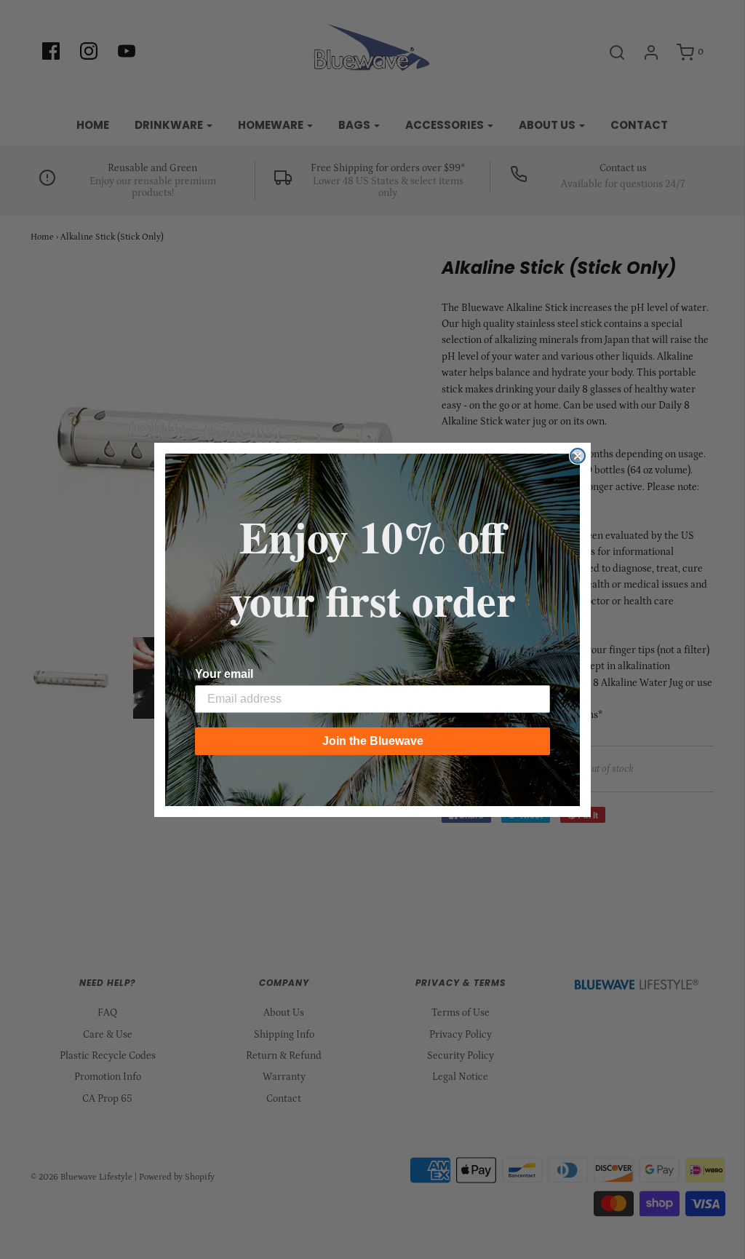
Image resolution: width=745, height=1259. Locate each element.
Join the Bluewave (372, 741)
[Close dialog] (577, 456)
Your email (224, 674)
